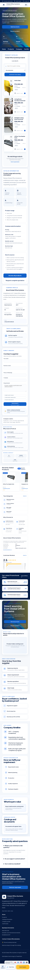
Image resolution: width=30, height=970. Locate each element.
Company (19, 49)
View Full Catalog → (23, 468)
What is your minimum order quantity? (13, 846)
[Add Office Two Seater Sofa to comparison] (11, 140)
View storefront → (21, 93)
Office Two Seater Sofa (19, 137)
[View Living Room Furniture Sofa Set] (8, 106)
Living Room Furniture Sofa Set (19, 99)
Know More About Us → (7, 549)
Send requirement (15, 161)
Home (4, 49)
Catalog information (7, 919)
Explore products (15, 27)
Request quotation (15, 31)
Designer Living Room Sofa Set (19, 118)
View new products (15, 621)
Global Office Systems (18, 93)
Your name (6, 358)
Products (11, 49)
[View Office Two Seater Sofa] (8, 143)
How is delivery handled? (12, 864)
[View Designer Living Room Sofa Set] (8, 125)
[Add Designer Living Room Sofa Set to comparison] (11, 121)
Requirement (7, 383)
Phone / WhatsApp (8, 372)
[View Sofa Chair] (8, 87)
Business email (7, 365)
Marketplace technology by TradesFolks (12, 956)
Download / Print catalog (15, 74)
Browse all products (15, 275)
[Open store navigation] (26, 4)
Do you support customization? (15, 859)
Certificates (5, 923)
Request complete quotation (15, 280)
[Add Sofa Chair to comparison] (11, 84)
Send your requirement (15, 887)
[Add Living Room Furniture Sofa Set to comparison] (11, 103)
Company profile (6, 921)
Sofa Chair (17, 80)
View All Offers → (24, 576)
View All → (25, 496)
